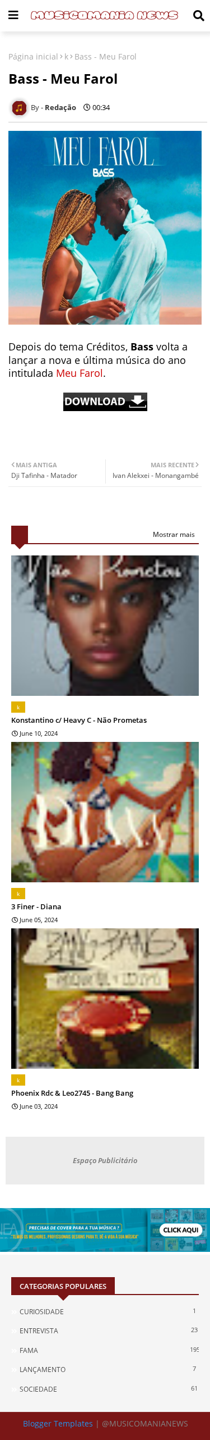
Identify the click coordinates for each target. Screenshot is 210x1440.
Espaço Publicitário (105, 1160)
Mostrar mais (174, 534)
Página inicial (33, 56)
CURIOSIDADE (108, 1311)
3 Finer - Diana (36, 906)
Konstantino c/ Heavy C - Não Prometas (79, 720)
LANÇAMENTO (108, 1369)
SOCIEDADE (109, 1389)
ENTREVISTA (109, 1330)
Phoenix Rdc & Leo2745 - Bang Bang (72, 1093)
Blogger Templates (58, 1423)
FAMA (109, 1350)
